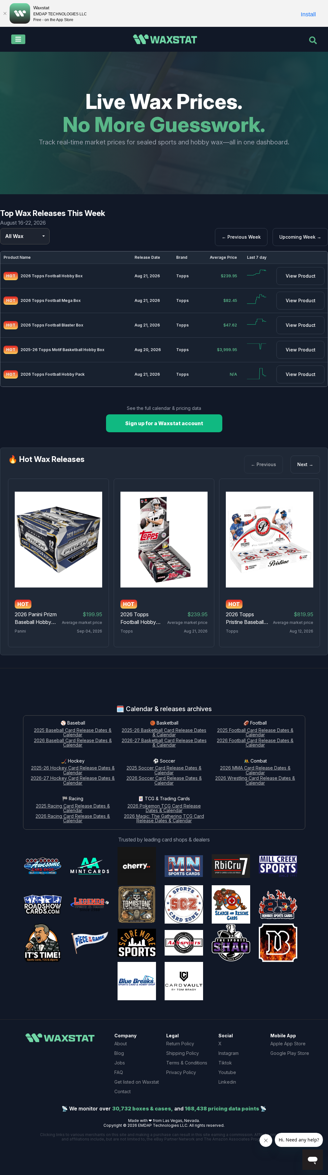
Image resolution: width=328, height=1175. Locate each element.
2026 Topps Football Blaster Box (51, 325)
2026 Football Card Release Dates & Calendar (255, 743)
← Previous (263, 464)
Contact (122, 1091)
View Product (301, 276)
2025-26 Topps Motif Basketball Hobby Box (62, 349)
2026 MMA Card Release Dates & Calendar (255, 770)
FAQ (118, 1072)
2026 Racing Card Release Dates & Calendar (73, 819)
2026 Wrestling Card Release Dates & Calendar (255, 781)
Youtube (227, 1072)
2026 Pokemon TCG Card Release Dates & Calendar (164, 808)
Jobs (119, 1062)
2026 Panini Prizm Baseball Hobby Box (36, 622)
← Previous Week (241, 237)
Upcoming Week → (300, 237)
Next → (305, 464)
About (120, 1043)
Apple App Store (288, 1043)
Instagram (228, 1053)
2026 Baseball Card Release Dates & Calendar (73, 743)
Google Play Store (289, 1053)
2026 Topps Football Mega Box (50, 300)
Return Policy (180, 1043)
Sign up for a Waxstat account (164, 423)
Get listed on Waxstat (136, 1082)
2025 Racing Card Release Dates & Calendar (73, 808)
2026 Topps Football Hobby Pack (52, 374)
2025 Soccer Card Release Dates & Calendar (164, 770)
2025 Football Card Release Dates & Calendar (255, 733)
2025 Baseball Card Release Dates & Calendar (72, 733)
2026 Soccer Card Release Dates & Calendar (164, 781)
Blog (119, 1053)
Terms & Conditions (186, 1062)
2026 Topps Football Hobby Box (51, 275)
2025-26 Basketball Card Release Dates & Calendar (164, 733)
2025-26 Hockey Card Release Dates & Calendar (73, 770)
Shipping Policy (182, 1053)
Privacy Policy (181, 1072)
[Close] (5, 13)
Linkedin (227, 1082)
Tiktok (225, 1062)
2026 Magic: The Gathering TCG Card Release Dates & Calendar (164, 819)
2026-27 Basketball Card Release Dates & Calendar (164, 743)
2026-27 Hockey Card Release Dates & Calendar (73, 781)
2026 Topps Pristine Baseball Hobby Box (245, 622)
